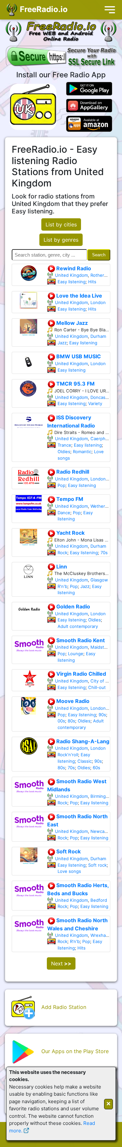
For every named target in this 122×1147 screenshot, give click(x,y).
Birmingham (102, 796)
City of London (105, 680)
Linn (61, 566)
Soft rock (97, 865)
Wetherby (100, 506)
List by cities (61, 224)
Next (61, 963)
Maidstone (101, 647)
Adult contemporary (78, 626)
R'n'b (62, 586)
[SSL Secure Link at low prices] (62, 57)
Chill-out (97, 687)
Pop (61, 485)
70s (104, 552)
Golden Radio (72, 606)
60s (96, 767)
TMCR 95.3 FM (75, 383)
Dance (64, 512)
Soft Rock (68, 851)
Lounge (75, 653)
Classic (84, 761)
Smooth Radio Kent (80, 640)
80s (71, 720)
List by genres (61, 239)
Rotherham (101, 275)
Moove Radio (72, 701)
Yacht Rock (70, 532)
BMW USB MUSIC (78, 356)
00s (61, 720)
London (98, 302)
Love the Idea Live (78, 295)
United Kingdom (71, 275)
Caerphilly (100, 438)
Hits (92, 281)
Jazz (62, 342)
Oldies (64, 451)
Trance (64, 445)
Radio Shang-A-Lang (82, 741)
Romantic (82, 451)
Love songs (69, 871)
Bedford (98, 900)
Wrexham (99, 935)
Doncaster (100, 397)
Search (98, 254)
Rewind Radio (73, 268)
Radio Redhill (72, 471)
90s (102, 714)
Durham (98, 336)
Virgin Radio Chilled (80, 673)
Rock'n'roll (68, 754)
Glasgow (99, 579)
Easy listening (72, 281)
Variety (95, 403)
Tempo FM (69, 499)
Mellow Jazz (71, 323)
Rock (62, 552)
